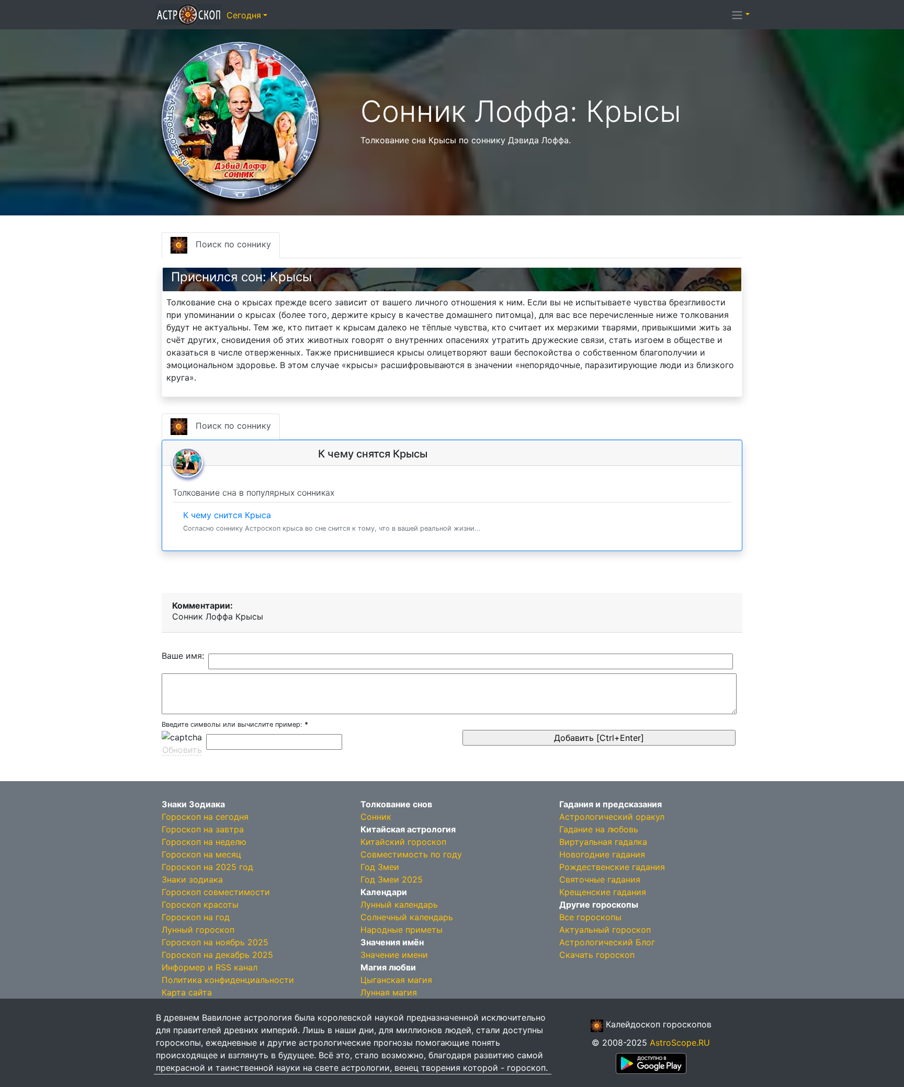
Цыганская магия (396, 980)
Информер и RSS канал (209, 967)
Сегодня (244, 15)
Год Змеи (379, 867)
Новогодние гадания (602, 854)
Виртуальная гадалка (603, 842)
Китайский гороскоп (403, 842)
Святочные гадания (599, 879)
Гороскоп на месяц (201, 854)
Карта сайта (187, 992)
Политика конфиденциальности (228, 980)
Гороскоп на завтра (203, 829)
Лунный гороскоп (198, 929)
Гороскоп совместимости (216, 892)
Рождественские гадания (612, 867)
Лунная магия (388, 992)
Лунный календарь (399, 904)
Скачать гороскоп (597, 954)
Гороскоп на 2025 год (207, 867)
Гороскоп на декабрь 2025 (217, 954)
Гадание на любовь (598, 829)
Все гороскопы (590, 917)
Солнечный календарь (406, 917)
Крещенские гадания (602, 892)
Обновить (182, 750)
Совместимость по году (411, 854)
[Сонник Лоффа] (240, 119)
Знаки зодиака (192, 879)
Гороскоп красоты (200, 904)
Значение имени (394, 954)
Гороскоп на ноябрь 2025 (215, 942)
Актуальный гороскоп (605, 929)
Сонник (375, 816)
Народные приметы (401, 929)
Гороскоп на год (196, 917)
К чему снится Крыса (332, 521)
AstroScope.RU (680, 1042)
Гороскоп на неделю (204, 842)
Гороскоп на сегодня (205, 816)
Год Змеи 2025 (391, 879)
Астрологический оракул (611, 816)
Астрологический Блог (607, 942)
